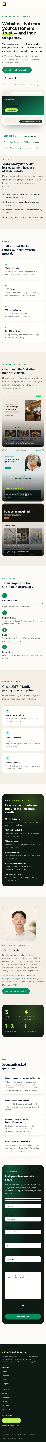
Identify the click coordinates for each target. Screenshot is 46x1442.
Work (4, 1380)
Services (5, 1376)
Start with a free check (16, 991)
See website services (10, 1425)
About (4, 1394)
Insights (5, 1384)
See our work (10, 78)
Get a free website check (17, 70)
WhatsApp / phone (10, 1241)
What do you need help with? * (14, 1254)
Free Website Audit (11, 1420)
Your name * (9, 1202)
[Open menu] (41, 4)
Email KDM (6, 1410)
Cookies (5, 1406)
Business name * (10, 1215)
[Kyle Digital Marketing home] (4, 4)
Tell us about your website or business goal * (19, 1270)
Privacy (5, 1402)
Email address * (10, 1227)
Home (4, 1372)
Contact (5, 1398)
